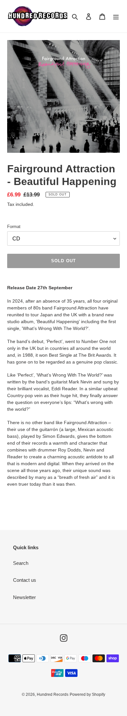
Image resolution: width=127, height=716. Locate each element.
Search (20, 563)
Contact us (24, 580)
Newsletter (24, 597)
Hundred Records (52, 694)
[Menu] (116, 16)
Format (14, 226)
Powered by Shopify (87, 694)
